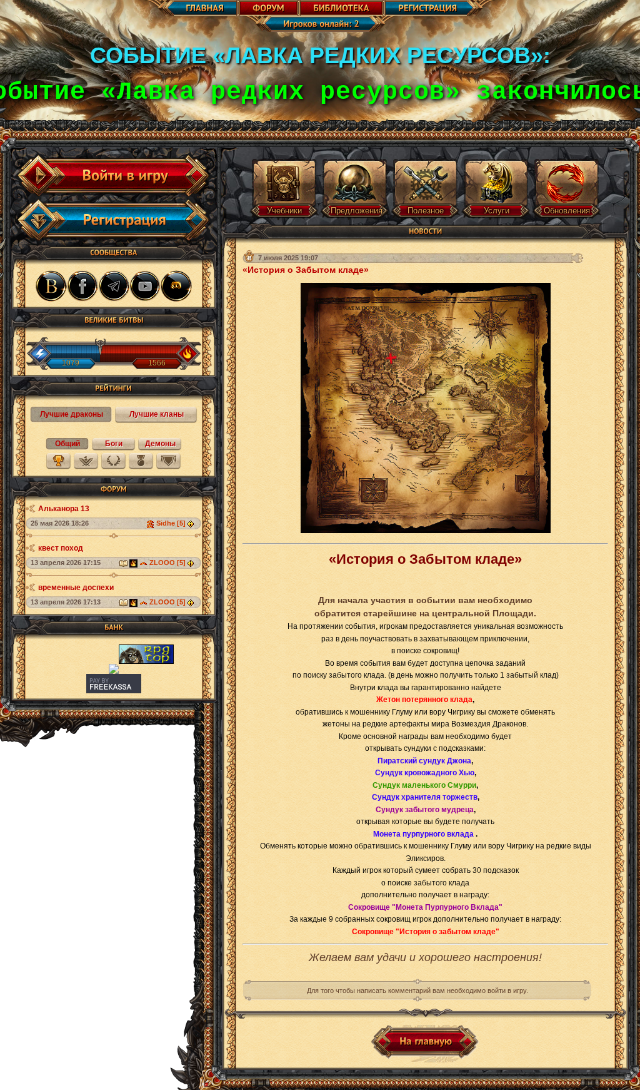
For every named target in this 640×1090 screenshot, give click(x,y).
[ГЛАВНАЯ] (191, 8)
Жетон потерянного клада (424, 699)
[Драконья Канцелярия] (133, 562)
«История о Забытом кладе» (305, 270)
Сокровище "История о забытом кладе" (425, 931)
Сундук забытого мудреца (425, 809)
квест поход (60, 548)
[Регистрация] (117, 220)
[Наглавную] (425, 1042)
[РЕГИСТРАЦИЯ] (440, 8)
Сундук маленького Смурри (424, 785)
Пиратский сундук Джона (424, 760)
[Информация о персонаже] (192, 523)
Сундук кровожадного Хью (424, 772)
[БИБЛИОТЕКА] (341, 8)
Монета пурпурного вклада (424, 834)
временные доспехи (76, 587)
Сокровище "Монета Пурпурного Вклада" (425, 907)
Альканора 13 (63, 508)
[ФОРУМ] (268, 8)
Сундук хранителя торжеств (425, 797)
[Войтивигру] (117, 176)
